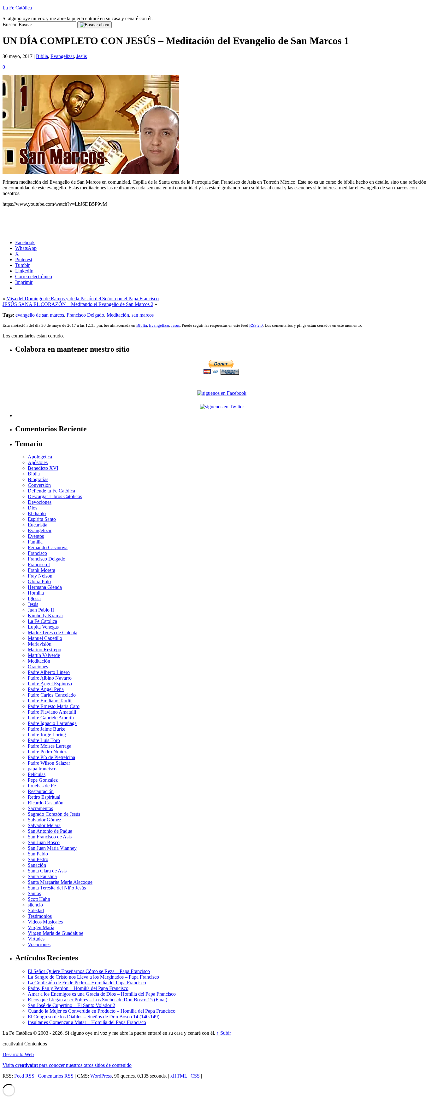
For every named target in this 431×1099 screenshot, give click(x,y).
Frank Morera (41, 570)
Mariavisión (39, 644)
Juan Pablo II (41, 610)
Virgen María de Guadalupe (55, 933)
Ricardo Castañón (45, 802)
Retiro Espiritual (44, 797)
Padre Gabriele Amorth (51, 717)
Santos (34, 893)
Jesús (81, 56)
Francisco (37, 553)
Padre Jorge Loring (47, 734)
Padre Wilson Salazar (49, 763)
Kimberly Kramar (45, 615)
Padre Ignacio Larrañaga (52, 723)
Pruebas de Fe (42, 785)
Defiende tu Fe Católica (51, 490)
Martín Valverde (44, 655)
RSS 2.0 (256, 325)
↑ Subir (223, 1033)
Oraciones (38, 666)
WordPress (101, 1076)
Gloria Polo (39, 581)
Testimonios (40, 916)
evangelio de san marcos (39, 315)
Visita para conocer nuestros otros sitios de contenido (67, 1065)
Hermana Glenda (45, 587)
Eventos (36, 536)
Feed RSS (24, 1076)
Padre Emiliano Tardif (50, 700)
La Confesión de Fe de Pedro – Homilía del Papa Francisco (87, 982)
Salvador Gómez (44, 819)
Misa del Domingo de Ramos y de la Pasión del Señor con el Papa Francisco (82, 298)
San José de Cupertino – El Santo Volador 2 (71, 1005)
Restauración (41, 791)
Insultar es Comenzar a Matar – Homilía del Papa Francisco (87, 1022)
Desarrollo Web (18, 1054)
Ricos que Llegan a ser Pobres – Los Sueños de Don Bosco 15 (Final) (97, 999)
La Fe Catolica (42, 621)
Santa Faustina (42, 876)
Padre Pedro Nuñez (47, 751)
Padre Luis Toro (44, 740)
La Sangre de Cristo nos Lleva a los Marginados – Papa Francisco (93, 977)
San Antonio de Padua (50, 831)
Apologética (40, 456)
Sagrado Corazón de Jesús (54, 814)
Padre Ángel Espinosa (50, 683)
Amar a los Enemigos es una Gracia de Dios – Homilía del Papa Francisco (102, 994)
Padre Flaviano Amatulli (52, 712)
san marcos (143, 315)
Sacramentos (40, 808)
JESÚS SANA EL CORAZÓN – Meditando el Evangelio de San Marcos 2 (78, 304)
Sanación (37, 865)
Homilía (36, 593)
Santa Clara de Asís (47, 870)
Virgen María (41, 927)
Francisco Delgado (85, 315)
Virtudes (36, 938)
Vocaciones (39, 944)
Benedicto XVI (43, 468)
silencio (35, 904)
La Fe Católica (17, 7)
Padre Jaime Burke (46, 729)
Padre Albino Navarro (50, 678)
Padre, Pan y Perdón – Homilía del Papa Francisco (78, 988)
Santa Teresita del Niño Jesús (57, 887)
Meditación (118, 315)
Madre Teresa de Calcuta (52, 632)
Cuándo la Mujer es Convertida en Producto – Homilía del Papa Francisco (101, 1011)
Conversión (39, 485)
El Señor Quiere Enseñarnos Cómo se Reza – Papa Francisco (89, 971)
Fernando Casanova (48, 547)
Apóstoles (38, 462)
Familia (35, 541)
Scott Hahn (39, 899)
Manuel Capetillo (45, 638)
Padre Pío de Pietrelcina (51, 757)
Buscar (9, 24)
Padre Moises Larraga (49, 746)
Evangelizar (62, 56)
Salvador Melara (44, 825)
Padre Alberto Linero (49, 672)
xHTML (178, 1076)
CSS (195, 1076)
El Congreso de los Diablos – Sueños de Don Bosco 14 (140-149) (93, 1016)
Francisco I (39, 564)
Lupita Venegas (43, 627)
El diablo (37, 513)
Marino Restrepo (44, 649)
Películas (36, 774)
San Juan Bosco (44, 842)
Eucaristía (37, 524)
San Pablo (38, 853)
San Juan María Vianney (52, 848)
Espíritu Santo (42, 519)
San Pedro (38, 859)
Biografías (38, 479)
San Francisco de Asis (50, 836)
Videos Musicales (45, 921)
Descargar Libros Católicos (55, 496)
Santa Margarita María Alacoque (60, 882)
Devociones (39, 502)
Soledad (36, 910)
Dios (32, 507)
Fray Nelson (40, 575)
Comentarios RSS (56, 1076)
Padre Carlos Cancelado (52, 695)
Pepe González (43, 780)
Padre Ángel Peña (46, 689)
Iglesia (34, 598)
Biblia (42, 56)
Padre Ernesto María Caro (54, 706)
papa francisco (42, 768)
